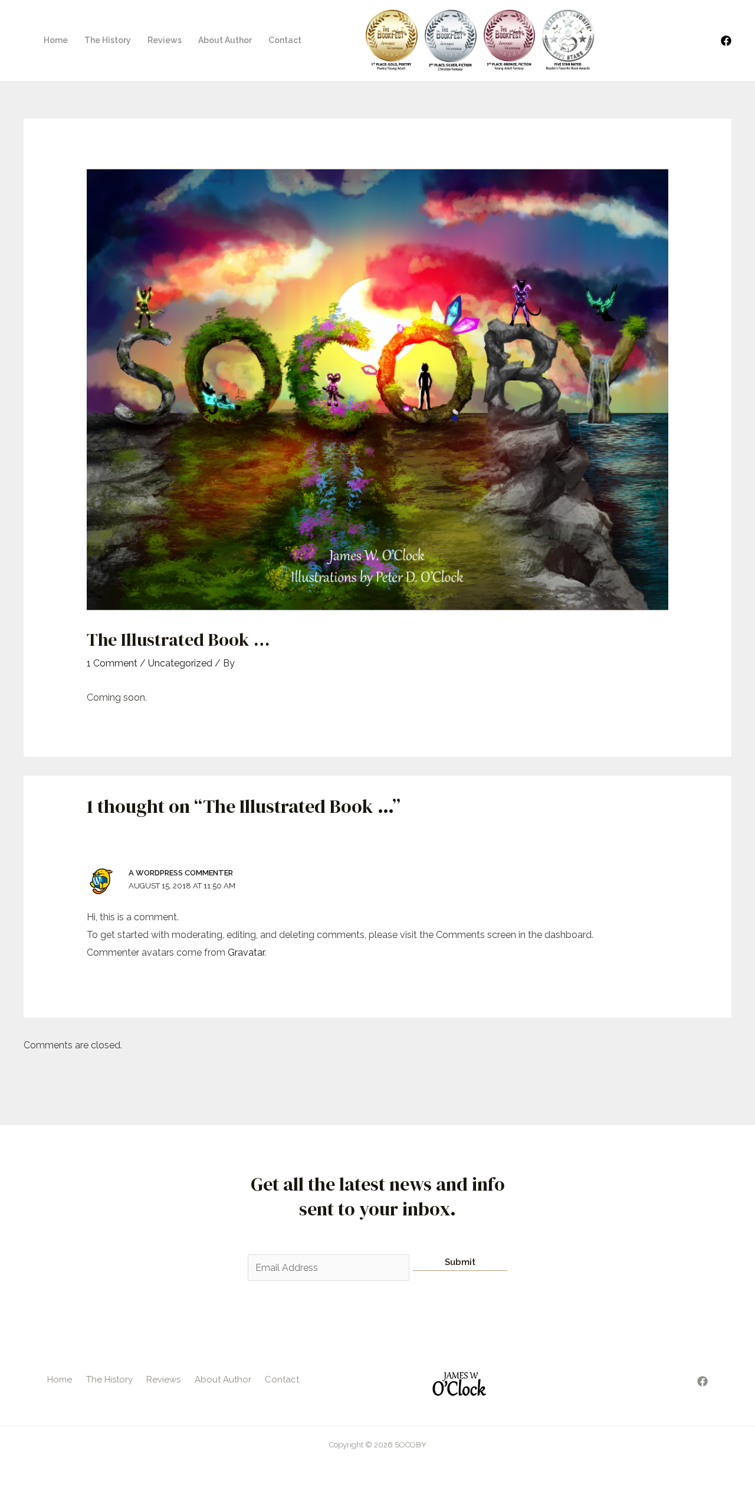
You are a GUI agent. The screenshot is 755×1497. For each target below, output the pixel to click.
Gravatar (246, 952)
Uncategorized (180, 663)
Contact (284, 40)
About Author (225, 40)
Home (56, 40)
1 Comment (112, 663)
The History (107, 40)
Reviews (164, 40)
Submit (460, 1262)
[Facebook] (726, 40)
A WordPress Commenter (181, 872)
